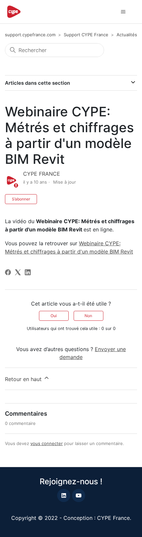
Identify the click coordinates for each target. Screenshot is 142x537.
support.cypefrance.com (30, 34)
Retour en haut (24, 379)
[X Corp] (18, 272)
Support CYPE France (86, 34)
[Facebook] (8, 272)
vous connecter (46, 443)
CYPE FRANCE (41, 173)
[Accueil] (13, 12)
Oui (54, 315)
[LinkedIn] (28, 272)
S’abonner (21, 198)
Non (88, 315)
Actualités (127, 34)
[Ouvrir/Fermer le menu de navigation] (123, 12)
